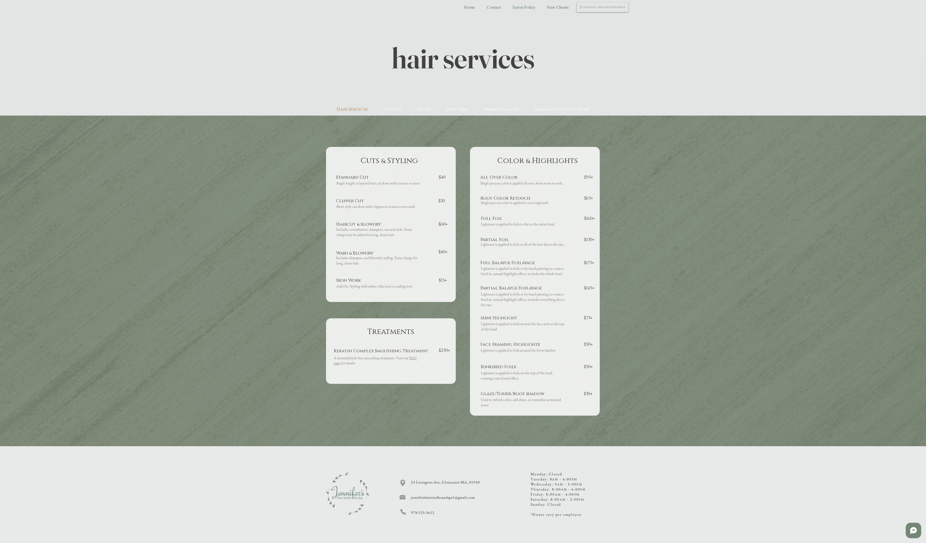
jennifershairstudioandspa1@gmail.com (443, 497)
